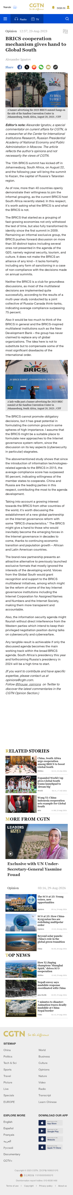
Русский (8, 1147)
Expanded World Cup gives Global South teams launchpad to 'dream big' (50, 782)
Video (42, 1082)
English (8, 1121)
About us (62, 1185)
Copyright (29, 1185)
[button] (10, 854)
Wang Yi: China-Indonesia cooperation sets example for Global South (52, 802)
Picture (8, 1082)
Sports (7, 1069)
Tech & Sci (10, 1062)
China (7, 1050)
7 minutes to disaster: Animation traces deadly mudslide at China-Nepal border (52, 1006)
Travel (7, 1076)
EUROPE (9, 1101)
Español (8, 1128)
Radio (23, 19)
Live (6, 1088)
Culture (43, 1062)
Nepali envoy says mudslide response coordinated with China (52, 985)
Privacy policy (46, 1185)
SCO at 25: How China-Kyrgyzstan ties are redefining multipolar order (51, 921)
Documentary (12, 1154)
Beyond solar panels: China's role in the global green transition (51, 939)
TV (37, 19)
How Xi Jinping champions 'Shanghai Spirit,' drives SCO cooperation (50, 967)
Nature (43, 1076)
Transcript (45, 1095)
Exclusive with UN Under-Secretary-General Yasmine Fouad (34, 869)
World (42, 1050)
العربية (7, 1141)
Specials (9, 1095)
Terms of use (12, 1185)
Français (9, 1134)
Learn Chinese (48, 1101)
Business (44, 1056)
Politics (8, 1056)
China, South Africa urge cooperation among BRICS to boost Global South (51, 763)
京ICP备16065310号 (48, 1170)
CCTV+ (8, 1160)
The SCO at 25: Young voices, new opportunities (50, 899)
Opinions (44, 1069)
